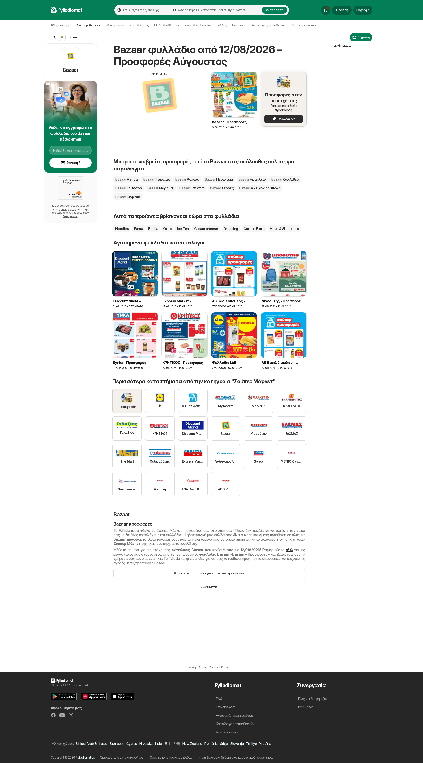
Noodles (122, 228)
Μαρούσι (160, 188)
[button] (64, 696)
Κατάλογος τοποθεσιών (269, 25)
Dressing (230, 228)
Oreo (167, 228)
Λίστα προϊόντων (303, 25)
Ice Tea (183, 228)
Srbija (224, 743)
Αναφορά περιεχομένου (234, 715)
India (158, 743)
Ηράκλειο (252, 179)
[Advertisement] (160, 107)
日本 (167, 743)
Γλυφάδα (128, 188)
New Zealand (192, 743)
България (116, 743)
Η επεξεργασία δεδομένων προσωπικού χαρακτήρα (236, 757)
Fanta (138, 228)
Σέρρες (222, 188)
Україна (265, 743)
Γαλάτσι (192, 188)
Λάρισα (187, 179)
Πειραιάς (156, 179)
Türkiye (251, 743)
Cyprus (131, 743)
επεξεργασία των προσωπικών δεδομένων (70, 214)
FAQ (219, 698)
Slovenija (237, 743)
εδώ (289, 550)
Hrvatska (146, 743)
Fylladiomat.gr (85, 757)
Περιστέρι (219, 179)
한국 (176, 743)
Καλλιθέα (285, 179)
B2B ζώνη (305, 707)
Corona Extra (254, 228)
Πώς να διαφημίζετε (313, 698)
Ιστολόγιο (239, 25)
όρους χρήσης (67, 209)
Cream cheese (206, 228)
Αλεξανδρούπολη (259, 188)
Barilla (153, 228)
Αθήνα (126, 179)
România (210, 743)
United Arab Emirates (91, 743)
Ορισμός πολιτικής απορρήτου (121, 757)
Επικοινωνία (225, 707)
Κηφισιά (127, 197)
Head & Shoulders (284, 228)
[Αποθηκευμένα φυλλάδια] (325, 10)
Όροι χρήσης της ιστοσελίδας (171, 757)
